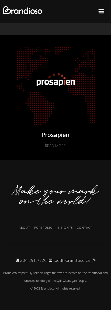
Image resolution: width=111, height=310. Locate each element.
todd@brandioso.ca (71, 260)
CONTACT (84, 228)
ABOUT (24, 228)
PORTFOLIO (43, 228)
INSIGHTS (65, 228)
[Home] (22, 12)
